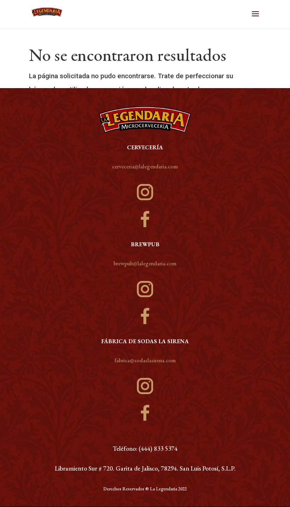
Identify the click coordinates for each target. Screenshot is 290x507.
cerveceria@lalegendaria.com (145, 166)
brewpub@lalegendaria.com (145, 263)
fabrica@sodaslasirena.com (145, 360)
